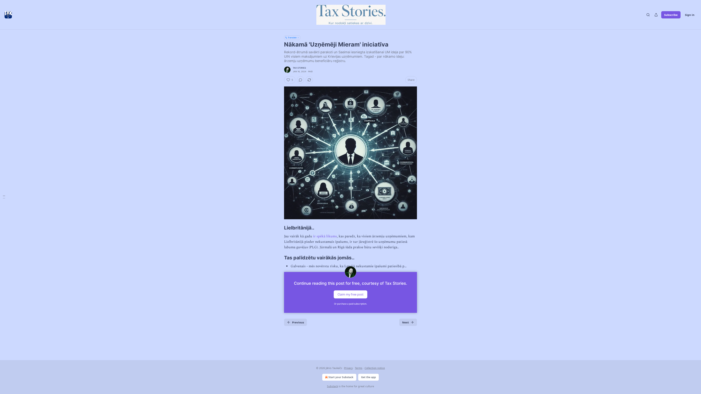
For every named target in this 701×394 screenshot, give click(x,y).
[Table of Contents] (4, 197)
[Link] (279, 228)
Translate (292, 37)
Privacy (348, 368)
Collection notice (375, 368)
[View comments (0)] (300, 80)
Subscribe (671, 15)
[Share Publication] (656, 14)
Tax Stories (299, 68)
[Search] (648, 14)
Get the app (368, 377)
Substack (332, 386)
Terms (358, 368)
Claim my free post (350, 294)
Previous (298, 322)
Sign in (689, 15)
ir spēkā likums (325, 236)
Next (405, 322)
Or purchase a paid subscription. (350, 303)
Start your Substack (340, 377)
